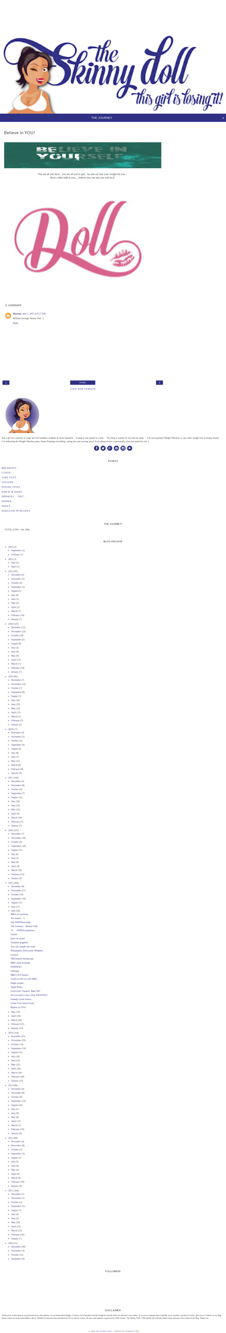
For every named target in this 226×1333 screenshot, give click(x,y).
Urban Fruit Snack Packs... (23, 1003)
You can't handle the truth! (23, 946)
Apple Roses (16, 987)
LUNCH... (7, 472)
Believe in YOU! (18, 1007)
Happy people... (18, 983)
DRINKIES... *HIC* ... (15, 496)
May (13, 603)
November (16, 579)
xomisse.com (132, 1331)
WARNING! (16, 966)
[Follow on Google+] (110, 448)
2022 (10, 559)
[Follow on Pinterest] (116, 448)
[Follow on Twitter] (103, 448)
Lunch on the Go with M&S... (25, 979)
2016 (10, 830)
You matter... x (18, 918)
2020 (10, 623)
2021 (10, 571)
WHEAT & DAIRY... (13, 491)
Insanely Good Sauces (21, 999)
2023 (10, 547)
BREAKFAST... (10, 468)
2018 (10, 729)
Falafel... (15, 934)
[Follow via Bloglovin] (130, 448)
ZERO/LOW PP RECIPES (16, 511)
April (13, 566)
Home (82, 382)
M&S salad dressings (20, 962)
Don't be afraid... (19, 938)
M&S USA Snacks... (20, 975)
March (14, 611)
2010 (10, 1243)
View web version (82, 389)
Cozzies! (15, 954)
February (15, 554)
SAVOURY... (9, 482)
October (15, 582)
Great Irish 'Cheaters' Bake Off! (25, 991)
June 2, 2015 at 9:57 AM (33, 313)
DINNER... (8, 501)
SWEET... (7, 506)
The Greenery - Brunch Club (24, 926)
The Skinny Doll (104, 1331)
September (16, 550)
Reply (15, 323)
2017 (10, 777)
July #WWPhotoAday (21, 922)
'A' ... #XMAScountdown (23, 930)
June (13, 562)
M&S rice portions (19, 914)
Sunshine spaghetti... (20, 942)
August (14, 591)
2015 (10, 883)
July (13, 595)
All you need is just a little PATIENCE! (29, 995)
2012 (10, 1138)
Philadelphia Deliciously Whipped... (28, 950)
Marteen (17, 313)
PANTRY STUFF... (12, 487)
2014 (10, 1032)
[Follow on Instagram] (123, 448)
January (14, 619)
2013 (10, 1085)
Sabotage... (16, 971)
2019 (10, 676)
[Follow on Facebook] (96, 448)
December (16, 574)
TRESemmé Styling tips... (23, 958)
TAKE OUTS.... (10, 477)
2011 (10, 1190)
